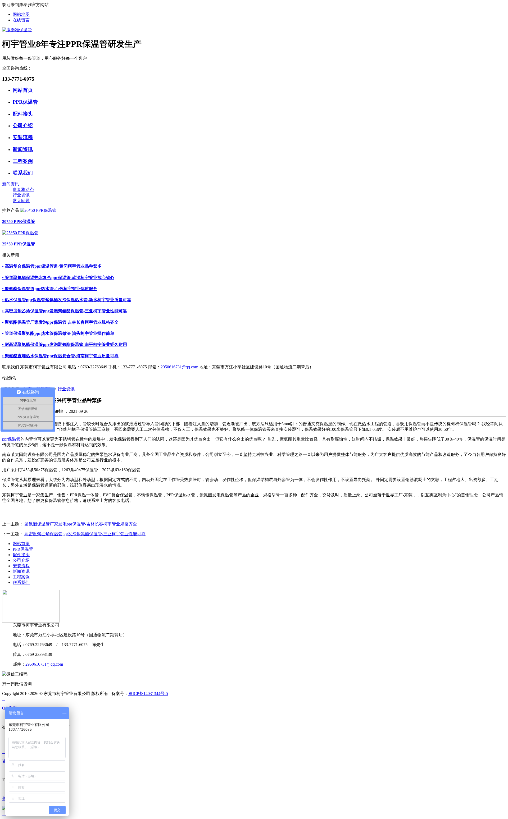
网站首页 (23, 90)
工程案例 (23, 161)
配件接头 (23, 114)
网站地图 (21, 14)
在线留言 (21, 20)
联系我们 (23, 173)
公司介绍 (23, 125)
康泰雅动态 (23, 189)
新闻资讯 (23, 149)
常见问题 (21, 200)
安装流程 (23, 137)
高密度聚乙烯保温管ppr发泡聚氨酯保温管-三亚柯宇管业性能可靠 (85, 534)
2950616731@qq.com (179, 367)
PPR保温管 (25, 102)
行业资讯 (21, 195)
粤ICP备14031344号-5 (148, 693)
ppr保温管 (11, 439)
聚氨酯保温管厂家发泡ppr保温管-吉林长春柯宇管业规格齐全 (80, 524)
